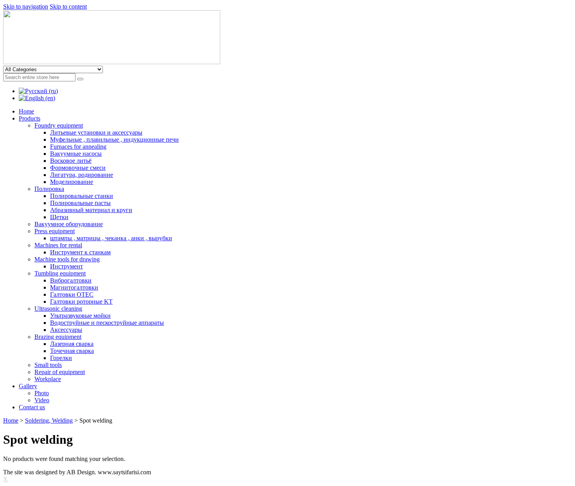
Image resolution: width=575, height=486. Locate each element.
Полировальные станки (81, 196)
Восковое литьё (71, 160)
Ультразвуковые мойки (80, 315)
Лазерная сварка (71, 343)
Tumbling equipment (60, 273)
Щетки (59, 217)
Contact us (32, 407)
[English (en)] (37, 98)
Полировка (49, 188)
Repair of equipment (59, 372)
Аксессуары (66, 329)
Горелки (61, 358)
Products (29, 118)
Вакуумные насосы (76, 153)
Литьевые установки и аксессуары (96, 132)
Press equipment (54, 231)
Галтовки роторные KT (81, 301)
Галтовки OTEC (71, 294)
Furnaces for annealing (78, 146)
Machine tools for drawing (67, 259)
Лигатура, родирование (81, 174)
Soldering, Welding (49, 420)
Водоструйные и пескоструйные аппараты (107, 322)
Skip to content (68, 6)
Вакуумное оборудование (68, 224)
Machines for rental (58, 245)
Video (41, 400)
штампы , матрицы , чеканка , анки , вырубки (111, 238)
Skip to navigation (25, 6)
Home (26, 111)
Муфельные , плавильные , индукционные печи (114, 139)
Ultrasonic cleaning (58, 308)
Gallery (28, 386)
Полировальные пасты (80, 203)
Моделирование (71, 181)
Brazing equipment (57, 336)
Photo (41, 393)
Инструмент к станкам (80, 252)
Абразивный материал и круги (91, 210)
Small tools (48, 365)
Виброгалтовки (71, 280)
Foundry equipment (58, 125)
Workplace (47, 379)
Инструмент (66, 266)
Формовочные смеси (78, 167)
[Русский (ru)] (38, 91)
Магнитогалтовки (74, 287)
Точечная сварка (72, 350)
